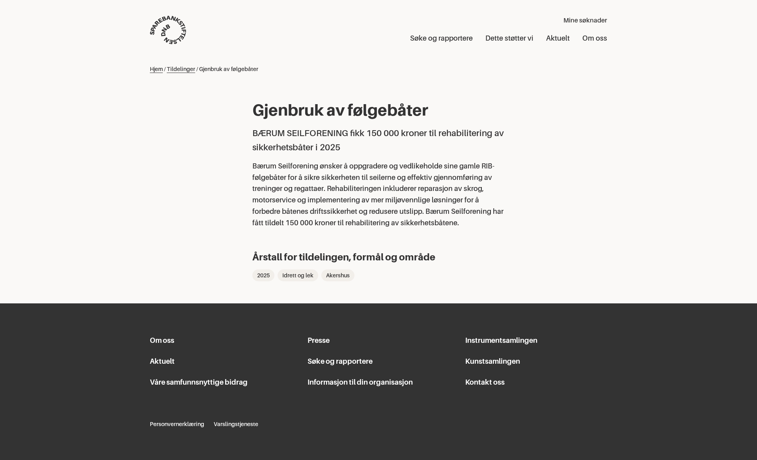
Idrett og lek (297, 275)
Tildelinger (181, 69)
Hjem (156, 69)
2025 (263, 275)
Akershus (338, 275)
